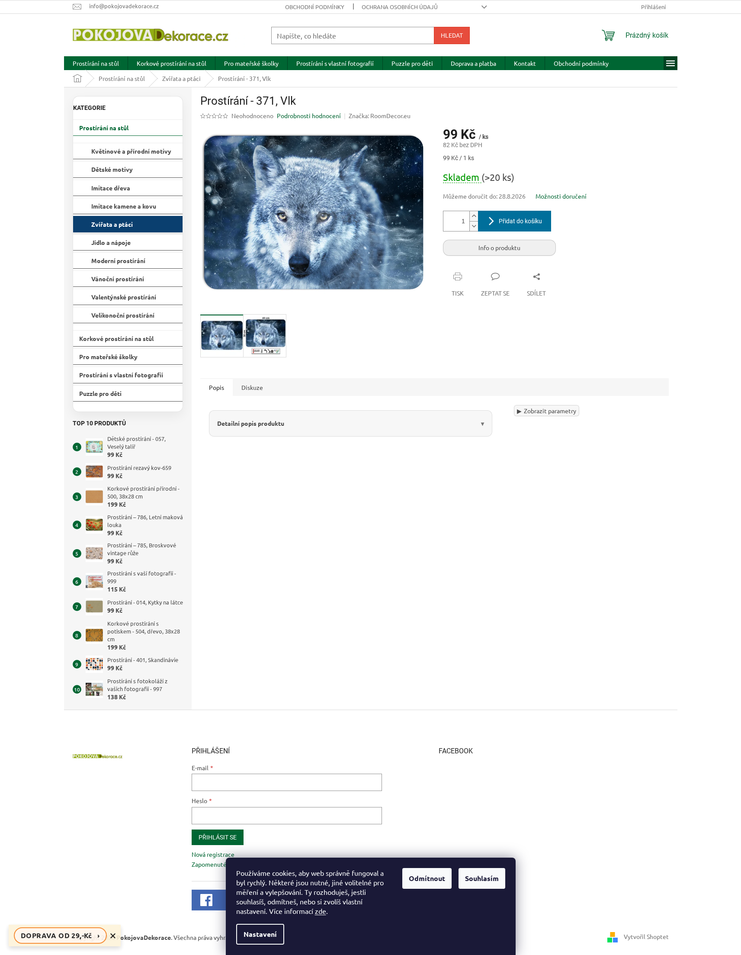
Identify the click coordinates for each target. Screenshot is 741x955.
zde (320, 911)
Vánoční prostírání (117, 279)
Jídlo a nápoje (111, 242)
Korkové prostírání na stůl (116, 338)
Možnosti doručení (561, 196)
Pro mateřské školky (108, 356)
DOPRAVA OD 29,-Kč (60, 935)
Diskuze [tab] (252, 387)
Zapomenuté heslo (217, 864)
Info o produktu (499, 247)
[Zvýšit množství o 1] (473, 216)
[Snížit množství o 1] (473, 226)
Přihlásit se (218, 837)
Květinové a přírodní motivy (131, 151)
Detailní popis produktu (250, 423)
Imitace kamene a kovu (123, 206)
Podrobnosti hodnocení (309, 115)
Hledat (452, 35)
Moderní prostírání (118, 260)
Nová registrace (213, 854)
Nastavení (260, 934)
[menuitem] (96, 63)
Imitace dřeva (110, 188)
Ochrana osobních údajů (400, 6)
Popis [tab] (216, 387)
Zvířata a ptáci (112, 224)
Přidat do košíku (520, 221)
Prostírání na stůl (103, 128)
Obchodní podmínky (314, 6)
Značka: (380, 115)
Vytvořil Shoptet (646, 936)
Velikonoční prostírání (122, 315)
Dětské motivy (112, 169)
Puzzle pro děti (100, 393)
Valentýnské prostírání (123, 297)
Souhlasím (482, 878)
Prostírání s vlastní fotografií (121, 375)
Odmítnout (427, 878)
